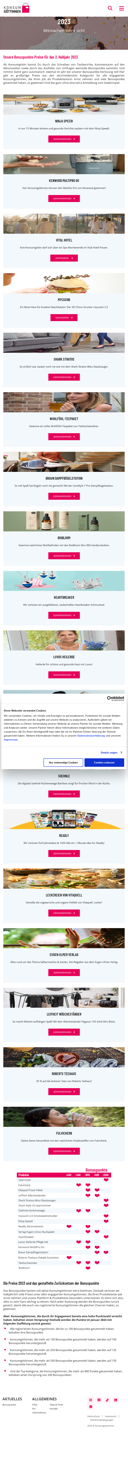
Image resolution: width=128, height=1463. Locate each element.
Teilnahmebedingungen (101, 1419)
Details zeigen (109, 752)
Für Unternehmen (39, 1410)
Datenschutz (93, 1416)
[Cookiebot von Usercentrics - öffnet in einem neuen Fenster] (109, 698)
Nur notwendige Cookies (63, 762)
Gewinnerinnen (62, 138)
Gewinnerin (62, 258)
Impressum (11, 739)
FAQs (34, 1404)
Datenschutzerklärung (91, 735)
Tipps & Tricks (56, 1404)
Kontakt (54, 1408)
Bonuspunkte (9, 1404)
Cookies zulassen (104, 762)
